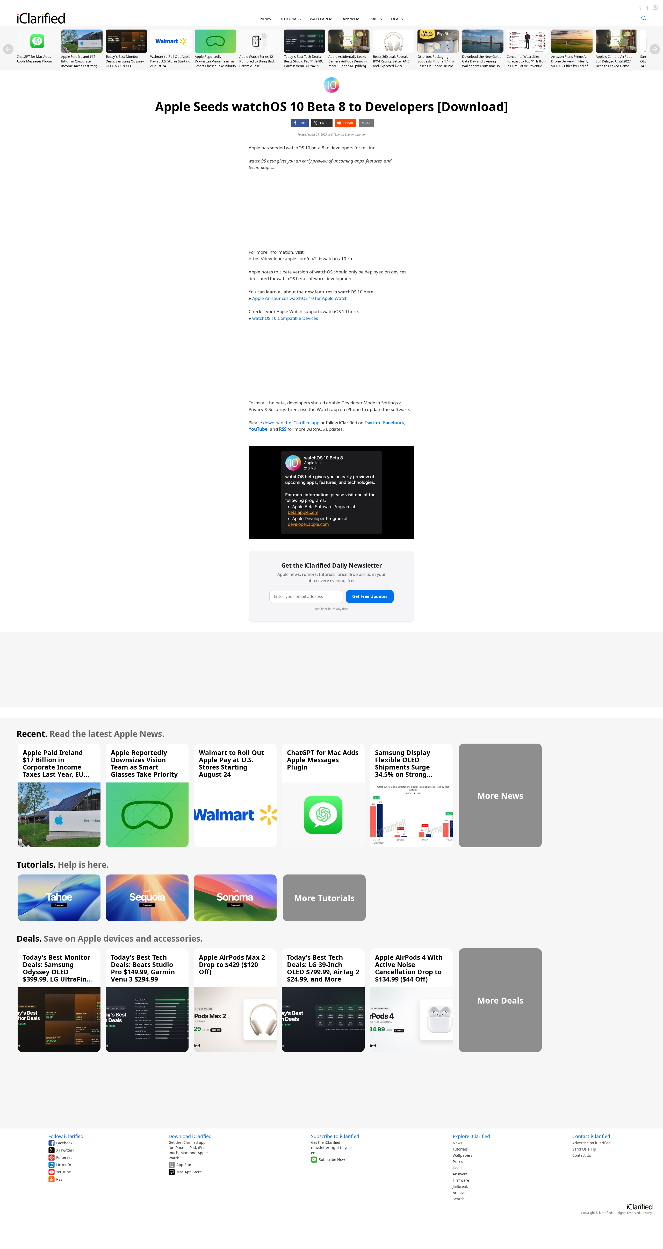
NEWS (265, 18)
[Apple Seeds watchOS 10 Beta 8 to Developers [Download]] (331, 492)
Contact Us (581, 1155)
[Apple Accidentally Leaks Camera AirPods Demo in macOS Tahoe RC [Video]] (349, 51)
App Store (184, 1164)
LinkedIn (63, 1164)
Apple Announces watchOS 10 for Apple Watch (300, 298)
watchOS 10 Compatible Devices (285, 318)
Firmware (461, 1180)
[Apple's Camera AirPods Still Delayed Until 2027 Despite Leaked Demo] (616, 51)
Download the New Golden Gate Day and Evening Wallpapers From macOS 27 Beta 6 (482, 63)
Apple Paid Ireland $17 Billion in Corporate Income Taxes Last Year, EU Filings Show (81, 63)
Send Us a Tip (584, 1149)
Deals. (29, 938)
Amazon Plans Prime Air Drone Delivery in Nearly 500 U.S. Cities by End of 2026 (569, 63)
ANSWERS (351, 18)
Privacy (647, 1213)
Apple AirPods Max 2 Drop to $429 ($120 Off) (232, 964)
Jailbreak (460, 1186)
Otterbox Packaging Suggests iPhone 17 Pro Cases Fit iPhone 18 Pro (435, 61)
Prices (458, 1161)
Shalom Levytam (355, 134)
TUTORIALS (290, 18)
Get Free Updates (369, 596)
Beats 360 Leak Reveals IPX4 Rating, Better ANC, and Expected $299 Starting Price (391, 63)
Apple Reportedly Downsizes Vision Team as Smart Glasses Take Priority (215, 61)
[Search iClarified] (643, 18)
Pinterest (64, 1157)
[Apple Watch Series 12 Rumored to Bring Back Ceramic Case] (260, 51)
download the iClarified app (291, 423)
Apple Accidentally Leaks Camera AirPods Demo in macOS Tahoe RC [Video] (347, 61)
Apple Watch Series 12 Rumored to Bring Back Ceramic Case (257, 61)
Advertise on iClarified (591, 1142)
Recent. (32, 733)
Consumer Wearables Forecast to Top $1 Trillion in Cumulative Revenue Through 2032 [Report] (526, 63)
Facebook (64, 1142)
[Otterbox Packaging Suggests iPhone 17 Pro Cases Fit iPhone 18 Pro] (438, 51)
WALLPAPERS (321, 18)
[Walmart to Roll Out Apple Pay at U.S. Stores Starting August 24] (171, 51)
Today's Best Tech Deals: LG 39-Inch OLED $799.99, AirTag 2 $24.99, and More (323, 968)
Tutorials (460, 1149)
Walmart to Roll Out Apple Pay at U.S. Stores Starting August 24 (170, 61)
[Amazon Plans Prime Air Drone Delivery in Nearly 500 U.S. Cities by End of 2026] (572, 51)
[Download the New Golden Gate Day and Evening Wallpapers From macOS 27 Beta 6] (482, 51)
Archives (460, 1192)
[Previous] (8, 49)
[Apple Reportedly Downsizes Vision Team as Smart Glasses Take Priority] (215, 51)
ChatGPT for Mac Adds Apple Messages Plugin (34, 58)
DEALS (397, 18)
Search (459, 1198)
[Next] (655, 49)
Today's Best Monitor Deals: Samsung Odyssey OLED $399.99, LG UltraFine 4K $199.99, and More (125, 66)
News (457, 1142)
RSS (59, 1179)
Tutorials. (36, 864)
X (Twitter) (65, 1150)
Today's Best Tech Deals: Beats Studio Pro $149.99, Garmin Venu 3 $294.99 (303, 61)
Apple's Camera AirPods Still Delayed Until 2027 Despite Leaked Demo (614, 61)
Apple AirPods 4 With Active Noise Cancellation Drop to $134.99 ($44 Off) (409, 968)
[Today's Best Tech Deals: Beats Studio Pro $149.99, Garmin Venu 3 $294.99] (304, 51)
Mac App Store (189, 1171)
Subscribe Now (332, 1159)
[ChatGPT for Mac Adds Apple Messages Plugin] (37, 51)
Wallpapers (462, 1155)
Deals (457, 1167)
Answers (460, 1174)
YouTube (63, 1171)
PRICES (375, 18)
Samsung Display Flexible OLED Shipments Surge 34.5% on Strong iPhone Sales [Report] (409, 767)
